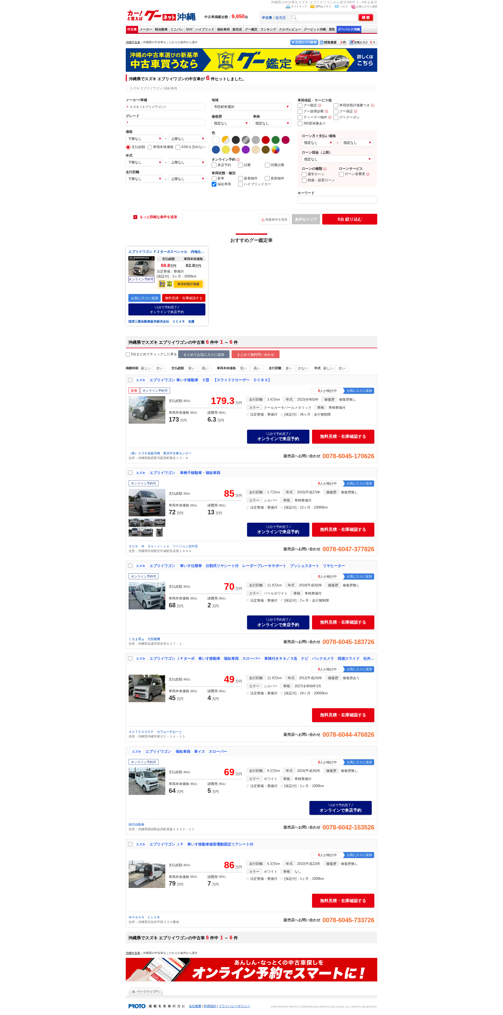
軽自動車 (161, 29)
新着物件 (251, 178)
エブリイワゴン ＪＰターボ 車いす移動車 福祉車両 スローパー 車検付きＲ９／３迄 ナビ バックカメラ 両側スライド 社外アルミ (262, 658)
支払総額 (138, 147)
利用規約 (210, 1006)
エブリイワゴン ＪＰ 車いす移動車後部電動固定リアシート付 (201, 844)
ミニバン (177, 29)
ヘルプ (344, 6)
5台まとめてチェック (147, 354)
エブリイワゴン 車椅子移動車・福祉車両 (185, 472)
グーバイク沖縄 (349, 29)
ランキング (268, 29)
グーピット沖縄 (315, 29)
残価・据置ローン (321, 180)
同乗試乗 (277, 165)
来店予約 (224, 165)
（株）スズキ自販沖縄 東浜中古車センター (160, 453)
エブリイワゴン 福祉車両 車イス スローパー (186, 751)
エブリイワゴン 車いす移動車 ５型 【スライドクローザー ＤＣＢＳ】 (211, 380)
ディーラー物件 (315, 117)
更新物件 (277, 178)
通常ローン (316, 174)
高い (205, 368)
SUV (189, 29)
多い (289, 368)
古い (159, 368)
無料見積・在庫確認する (184, 298)
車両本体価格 (163, 147)
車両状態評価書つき (354, 105)
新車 (220, 178)
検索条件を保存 (276, 219)
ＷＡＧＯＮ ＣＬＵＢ (144, 917)
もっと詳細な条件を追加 (158, 217)
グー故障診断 (313, 111)
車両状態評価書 (188, 284)
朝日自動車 (136, 824)
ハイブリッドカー (257, 184)
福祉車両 (223, 29)
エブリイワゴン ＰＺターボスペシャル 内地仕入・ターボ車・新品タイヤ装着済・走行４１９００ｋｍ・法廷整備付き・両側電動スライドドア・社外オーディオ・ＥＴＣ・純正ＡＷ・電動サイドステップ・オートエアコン (166, 252)
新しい (146, 368)
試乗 (247, 165)
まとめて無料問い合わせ (255, 355)
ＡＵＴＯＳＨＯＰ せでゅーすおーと (155, 731)
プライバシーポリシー (234, 1006)
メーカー (146, 29)
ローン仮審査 (355, 174)
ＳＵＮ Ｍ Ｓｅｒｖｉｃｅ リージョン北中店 (163, 546)
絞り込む (350, 219)
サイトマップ (299, 6)
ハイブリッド (204, 29)
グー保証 (346, 111)
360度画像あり (314, 123)
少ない (303, 368)
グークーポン (349, 117)
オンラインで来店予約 (167, 309)
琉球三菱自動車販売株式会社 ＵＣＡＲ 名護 (161, 321)
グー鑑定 (251, 29)
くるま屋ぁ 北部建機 (144, 639)
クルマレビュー (290, 29)
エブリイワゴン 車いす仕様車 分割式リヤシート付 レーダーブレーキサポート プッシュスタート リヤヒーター (247, 565)
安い (191, 368)
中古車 (132, 29)
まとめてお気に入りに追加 (203, 355)
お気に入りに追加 (366, 6)
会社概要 (195, 1006)
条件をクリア (306, 219)
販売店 (281, 18)
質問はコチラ (323, 6)
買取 (332, 29)
